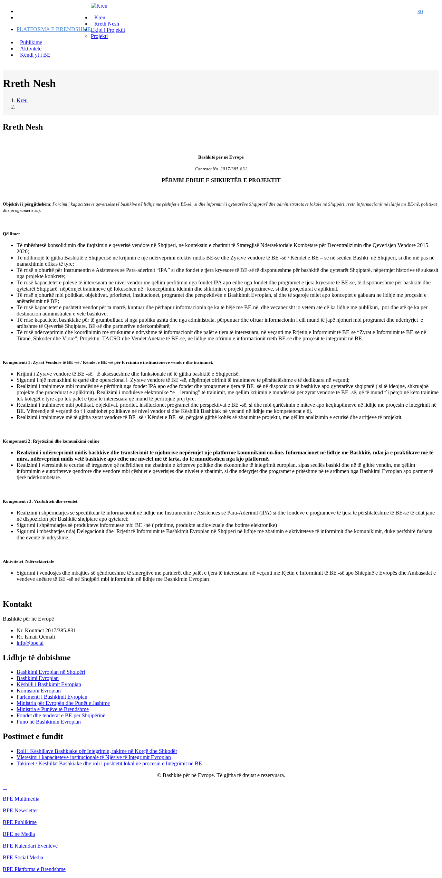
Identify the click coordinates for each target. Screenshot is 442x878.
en (433, 11)
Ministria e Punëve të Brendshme (53, 709)
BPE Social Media (23, 857)
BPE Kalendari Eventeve (30, 846)
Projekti (99, 36)
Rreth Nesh (106, 24)
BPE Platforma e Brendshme (34, 869)
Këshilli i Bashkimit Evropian (49, 684)
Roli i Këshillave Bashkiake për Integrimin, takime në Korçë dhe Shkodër (97, 751)
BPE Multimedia (21, 799)
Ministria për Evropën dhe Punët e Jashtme (63, 703)
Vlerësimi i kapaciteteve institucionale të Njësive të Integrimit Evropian (94, 757)
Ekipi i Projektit (108, 30)
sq (420, 11)
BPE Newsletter (20, 810)
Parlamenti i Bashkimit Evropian (52, 697)
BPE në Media (19, 834)
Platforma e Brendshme (54, 29)
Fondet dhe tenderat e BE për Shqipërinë (61, 715)
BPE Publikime (20, 822)
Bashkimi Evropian (38, 678)
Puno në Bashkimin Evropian (49, 722)
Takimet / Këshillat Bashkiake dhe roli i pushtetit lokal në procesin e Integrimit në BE (109, 763)
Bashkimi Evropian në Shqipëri (51, 672)
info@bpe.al (30, 643)
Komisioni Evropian (39, 690)
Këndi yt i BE (35, 55)
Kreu (22, 100)
